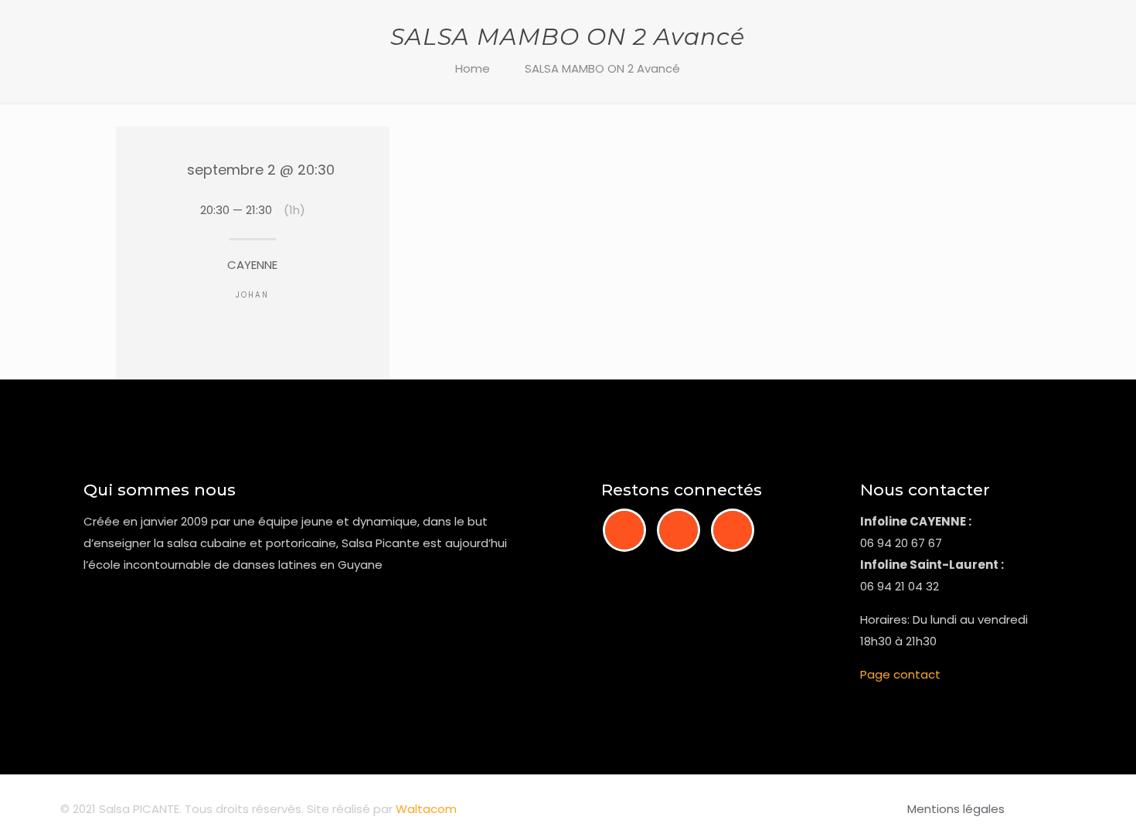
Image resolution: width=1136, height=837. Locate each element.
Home (472, 68)
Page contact (900, 674)
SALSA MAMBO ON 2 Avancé (602, 68)
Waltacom (426, 809)
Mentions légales (956, 809)
